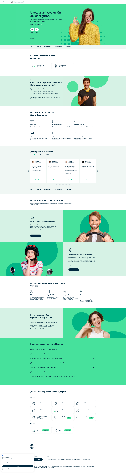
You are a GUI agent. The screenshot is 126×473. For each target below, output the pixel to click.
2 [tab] (56, 184)
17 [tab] (65, 184)
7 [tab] (59, 184)
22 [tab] (68, 184)
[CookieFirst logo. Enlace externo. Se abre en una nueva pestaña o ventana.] (2, 455)
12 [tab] (62, 184)
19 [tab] (66, 184)
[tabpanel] (38, 171)
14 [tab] (63, 184)
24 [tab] (69, 184)
